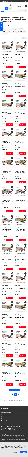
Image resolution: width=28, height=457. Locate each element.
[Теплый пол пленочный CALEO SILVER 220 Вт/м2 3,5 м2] (7, 76)
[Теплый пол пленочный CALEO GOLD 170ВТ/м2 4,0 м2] (20, 76)
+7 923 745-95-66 (7, 415)
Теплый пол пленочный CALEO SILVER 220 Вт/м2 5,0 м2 (7, 229)
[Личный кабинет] (26, 1)
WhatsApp (5, 418)
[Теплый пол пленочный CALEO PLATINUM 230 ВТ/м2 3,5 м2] (7, 47)
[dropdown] (2, 1)
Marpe (15, 29)
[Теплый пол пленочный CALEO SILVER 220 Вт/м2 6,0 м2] (20, 278)
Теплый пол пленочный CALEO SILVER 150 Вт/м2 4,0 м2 (7, 143)
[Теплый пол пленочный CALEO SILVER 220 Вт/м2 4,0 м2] (20, 134)
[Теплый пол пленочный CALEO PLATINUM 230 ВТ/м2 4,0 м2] (20, 105)
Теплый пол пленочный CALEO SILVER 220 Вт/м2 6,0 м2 (20, 287)
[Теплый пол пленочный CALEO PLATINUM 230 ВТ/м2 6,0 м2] (20, 249)
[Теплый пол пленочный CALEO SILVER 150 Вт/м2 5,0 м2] (20, 191)
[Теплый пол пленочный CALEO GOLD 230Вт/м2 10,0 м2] (20, 307)
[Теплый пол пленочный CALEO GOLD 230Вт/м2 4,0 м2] (7, 105)
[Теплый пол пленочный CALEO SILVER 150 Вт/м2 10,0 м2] (7, 336)
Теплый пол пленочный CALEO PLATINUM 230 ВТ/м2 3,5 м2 (7, 56)
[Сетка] (23, 38)
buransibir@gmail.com (8, 420)
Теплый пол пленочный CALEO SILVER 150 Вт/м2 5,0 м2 (20, 201)
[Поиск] (25, 10)
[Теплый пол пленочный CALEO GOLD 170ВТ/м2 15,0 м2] (7, 365)
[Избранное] (20, 1)
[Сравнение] (23, 1)
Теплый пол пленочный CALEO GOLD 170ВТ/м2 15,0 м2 (7, 374)
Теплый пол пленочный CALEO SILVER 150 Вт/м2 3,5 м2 (20, 56)
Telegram (5, 417)
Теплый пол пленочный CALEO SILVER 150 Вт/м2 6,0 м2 (7, 287)
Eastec (9, 29)
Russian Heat (11, 31)
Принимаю (23, 452)
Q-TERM (21, 29)
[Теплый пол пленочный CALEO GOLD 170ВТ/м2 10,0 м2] (7, 307)
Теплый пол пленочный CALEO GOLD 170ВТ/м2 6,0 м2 (20, 229)
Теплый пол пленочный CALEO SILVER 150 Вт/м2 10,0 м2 (7, 345)
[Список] (25, 38)
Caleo (3, 29)
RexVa (3, 31)
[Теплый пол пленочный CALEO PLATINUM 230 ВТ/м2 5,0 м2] (7, 191)
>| (14, 397)
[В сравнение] (12, 45)
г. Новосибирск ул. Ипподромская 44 (12, 426)
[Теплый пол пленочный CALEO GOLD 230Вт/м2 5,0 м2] (20, 162)
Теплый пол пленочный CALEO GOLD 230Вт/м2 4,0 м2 (6, 114)
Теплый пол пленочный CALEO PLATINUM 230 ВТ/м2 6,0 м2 (20, 258)
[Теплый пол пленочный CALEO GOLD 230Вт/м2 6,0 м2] (7, 249)
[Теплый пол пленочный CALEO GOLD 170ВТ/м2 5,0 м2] (7, 162)
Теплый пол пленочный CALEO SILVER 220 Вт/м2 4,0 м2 (20, 143)
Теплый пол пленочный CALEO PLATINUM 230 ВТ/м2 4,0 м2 (20, 114)
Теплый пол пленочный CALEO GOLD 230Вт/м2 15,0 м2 (20, 374)
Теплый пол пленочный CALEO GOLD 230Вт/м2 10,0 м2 (20, 316)
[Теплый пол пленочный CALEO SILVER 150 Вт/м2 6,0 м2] (7, 278)
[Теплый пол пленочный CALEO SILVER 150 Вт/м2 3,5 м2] (20, 47)
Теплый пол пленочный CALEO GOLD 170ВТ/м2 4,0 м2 (20, 85)
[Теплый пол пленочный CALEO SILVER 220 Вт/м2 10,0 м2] (20, 336)
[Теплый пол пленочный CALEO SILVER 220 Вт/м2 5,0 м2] (7, 220)
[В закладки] (12, 42)
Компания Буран (21, 31)
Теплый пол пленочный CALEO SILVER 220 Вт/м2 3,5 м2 (7, 85)
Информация (5, 408)
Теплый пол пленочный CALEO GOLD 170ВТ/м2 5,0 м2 (6, 172)
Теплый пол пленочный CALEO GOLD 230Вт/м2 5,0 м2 (20, 172)
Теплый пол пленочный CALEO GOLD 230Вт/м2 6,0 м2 (6, 258)
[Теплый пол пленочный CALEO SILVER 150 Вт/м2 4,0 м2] (7, 134)
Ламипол (4, 34)
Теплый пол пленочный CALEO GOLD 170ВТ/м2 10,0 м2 (7, 316)
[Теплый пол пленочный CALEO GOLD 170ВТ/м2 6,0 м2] (20, 220)
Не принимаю (15, 452)
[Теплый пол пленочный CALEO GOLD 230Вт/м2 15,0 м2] (20, 365)
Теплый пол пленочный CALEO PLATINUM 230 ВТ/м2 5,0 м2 (7, 201)
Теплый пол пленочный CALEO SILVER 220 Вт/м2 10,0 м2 (20, 345)
